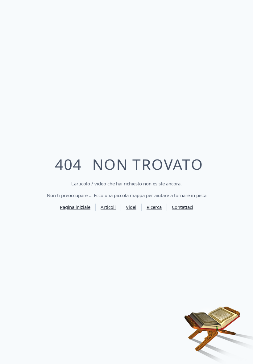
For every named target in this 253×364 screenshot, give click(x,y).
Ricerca (154, 207)
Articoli (108, 207)
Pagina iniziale (75, 207)
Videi (131, 207)
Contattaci (182, 207)
